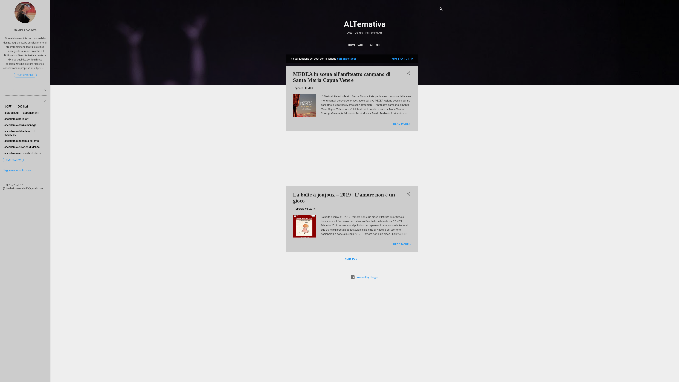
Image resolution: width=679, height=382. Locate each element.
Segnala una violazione (17, 170)
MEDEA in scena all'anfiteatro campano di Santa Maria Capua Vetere (341, 77)
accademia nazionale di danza (22, 153)
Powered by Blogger (367, 277)
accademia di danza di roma (21, 141)
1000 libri (22, 106)
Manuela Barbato (25, 30)
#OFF (7, 106)
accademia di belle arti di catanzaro (19, 133)
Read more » (402, 123)
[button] (409, 74)
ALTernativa (365, 24)
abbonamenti (31, 112)
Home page (356, 45)
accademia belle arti (16, 119)
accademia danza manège (20, 125)
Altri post (352, 258)
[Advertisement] (432, 107)
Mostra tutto (402, 58)
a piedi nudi (11, 112)
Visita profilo (25, 75)
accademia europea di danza (22, 147)
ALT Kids (375, 45)
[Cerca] (441, 9)
